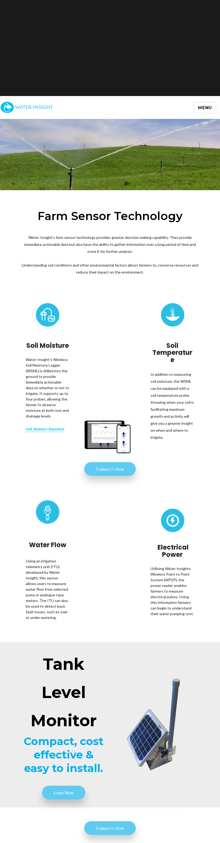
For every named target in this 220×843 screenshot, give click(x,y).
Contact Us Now (110, 469)
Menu (205, 107)
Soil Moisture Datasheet (45, 429)
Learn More (64, 792)
